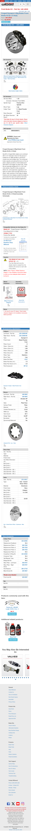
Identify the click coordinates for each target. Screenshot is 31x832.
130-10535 (24, 541)
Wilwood (6, 244)
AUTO (2, 1)
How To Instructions (13, 766)
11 (22, 677)
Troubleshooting (12, 776)
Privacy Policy (12, 702)
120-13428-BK (23, 335)
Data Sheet (11, 709)
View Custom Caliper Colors (15, 91)
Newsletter (11, 699)
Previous (4, 665)
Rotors (10, 737)
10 (20, 677)
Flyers (10, 711)
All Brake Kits (12, 732)
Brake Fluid (13, 637)
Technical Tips (12, 773)
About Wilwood (12, 689)
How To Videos (12, 768)
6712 (26, 359)
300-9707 (24, 562)
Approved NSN (12, 718)
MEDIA (20, 1)
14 (28, 677)
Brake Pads (11, 747)
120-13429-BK (23, 333)
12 (24, 677)
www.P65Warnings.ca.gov (16, 140)
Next (27, 665)
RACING (7, 1)
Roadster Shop (8, 242)
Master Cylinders (13, 754)
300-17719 (24, 568)
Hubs (10, 752)
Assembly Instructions (21, 301)
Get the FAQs (12, 763)
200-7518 (24, 547)
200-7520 (24, 545)
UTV (11, 1)
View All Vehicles (23, 239)
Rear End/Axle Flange (14, 730)
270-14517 (24, 479)
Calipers (11, 735)
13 (26, 677)
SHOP (28, 1)
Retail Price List (12, 716)
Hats (10, 749)
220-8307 (24, 577)
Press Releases (12, 713)
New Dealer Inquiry (13, 697)
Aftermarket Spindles (13, 728)
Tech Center (11, 771)
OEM (15, 1)
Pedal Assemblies (13, 756)
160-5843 (24, 394)
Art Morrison (7, 240)
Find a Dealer (12, 790)
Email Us (11, 795)
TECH (24, 1)
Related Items (5, 22)
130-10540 (24, 554)
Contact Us (11, 692)
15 (15, 679)
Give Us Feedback (13, 694)
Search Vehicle (12, 725)
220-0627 (24, 571)
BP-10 (25, 366)
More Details (12, 614)
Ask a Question (12, 792)
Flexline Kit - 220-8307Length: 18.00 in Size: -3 (12, 608)
